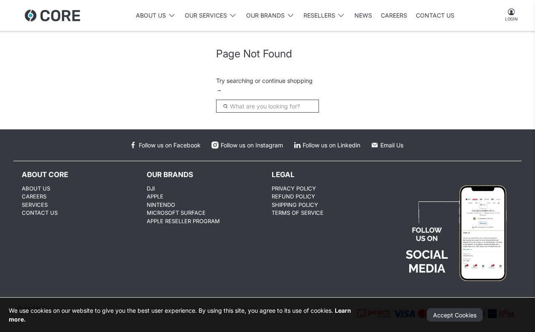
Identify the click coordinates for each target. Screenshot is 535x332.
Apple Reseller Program (183, 221)
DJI (151, 188)
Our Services (206, 15)
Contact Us (435, 15)
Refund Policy (293, 196)
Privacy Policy (294, 188)
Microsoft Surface (176, 212)
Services (35, 204)
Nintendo (161, 204)
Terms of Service (298, 212)
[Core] (52, 15)
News (363, 15)
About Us (36, 188)
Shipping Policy (295, 204)
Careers (394, 15)
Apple (155, 196)
